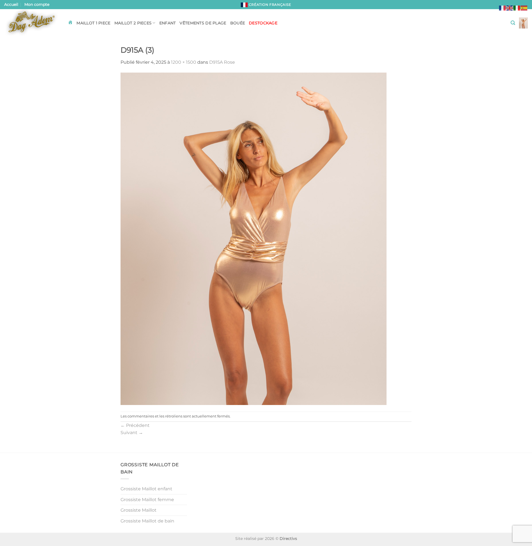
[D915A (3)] (254, 238)
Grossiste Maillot (139, 510)
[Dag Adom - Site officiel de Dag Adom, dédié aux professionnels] (32, 23)
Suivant (132, 432)
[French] (502, 7)
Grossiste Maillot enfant (146, 488)
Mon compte (36, 4)
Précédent (135, 425)
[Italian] (517, 7)
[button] (513, 22)
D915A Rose (222, 62)
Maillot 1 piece (93, 22)
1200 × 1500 (183, 62)
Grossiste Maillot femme (147, 499)
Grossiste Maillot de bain (147, 521)
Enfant (167, 22)
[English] (509, 7)
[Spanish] (524, 7)
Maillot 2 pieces (133, 22)
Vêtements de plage (203, 22)
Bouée (237, 22)
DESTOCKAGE (263, 22)
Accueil (11, 4)
